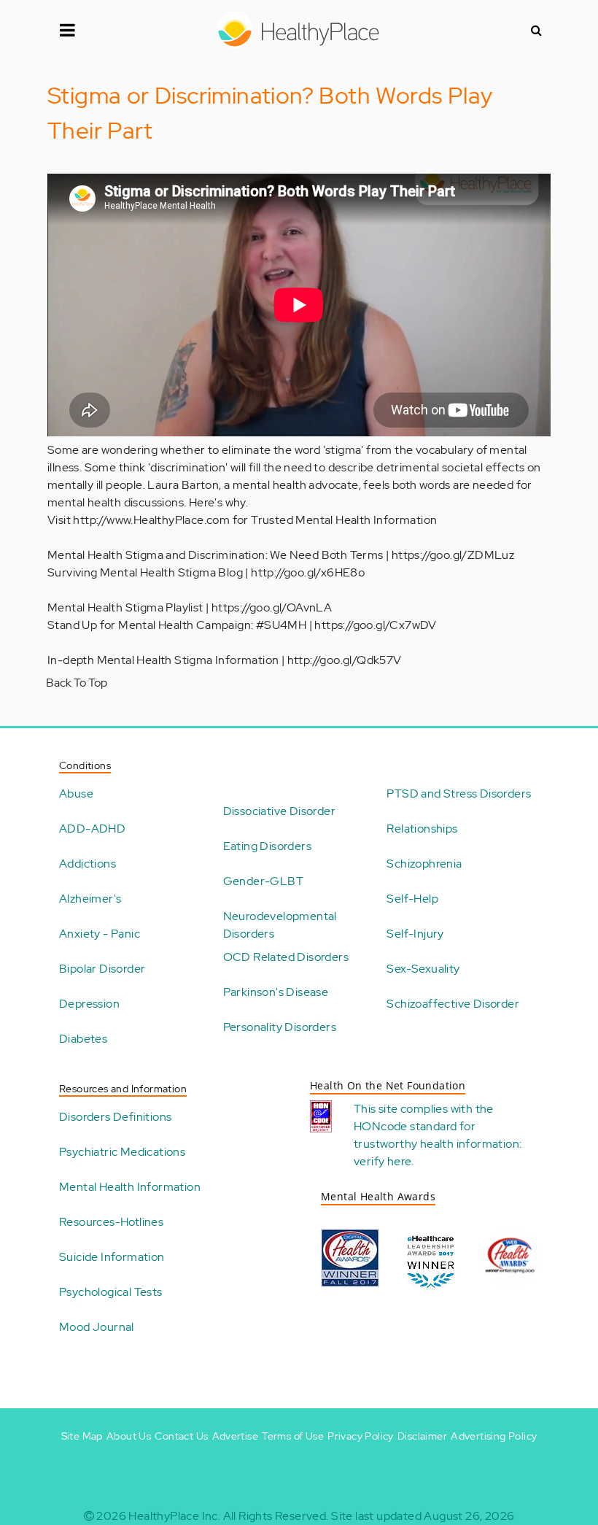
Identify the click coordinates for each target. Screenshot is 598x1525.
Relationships (422, 828)
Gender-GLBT (263, 881)
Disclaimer (422, 1436)
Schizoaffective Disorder (453, 1003)
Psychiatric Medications (122, 1151)
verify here (382, 1161)
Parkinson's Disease (276, 992)
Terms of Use (293, 1436)
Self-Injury (415, 933)
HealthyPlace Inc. (174, 1516)
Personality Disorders (279, 1027)
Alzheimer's (90, 898)
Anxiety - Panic (99, 933)
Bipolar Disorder (102, 968)
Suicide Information (112, 1257)
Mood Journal (96, 1327)
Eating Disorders (267, 846)
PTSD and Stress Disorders (459, 793)
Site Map (82, 1436)
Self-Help (412, 898)
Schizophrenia (424, 863)
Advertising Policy (494, 1436)
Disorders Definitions (115, 1116)
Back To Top (76, 682)
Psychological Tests (111, 1292)
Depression (89, 1003)
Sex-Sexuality (423, 968)
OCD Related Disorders (286, 957)
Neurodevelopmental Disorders (280, 924)
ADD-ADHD (92, 828)
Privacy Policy (360, 1436)
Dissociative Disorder (279, 811)
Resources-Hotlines (111, 1221)
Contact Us (181, 1436)
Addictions (87, 863)
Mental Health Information (130, 1186)
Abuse (76, 793)
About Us (128, 1436)
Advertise (235, 1436)
